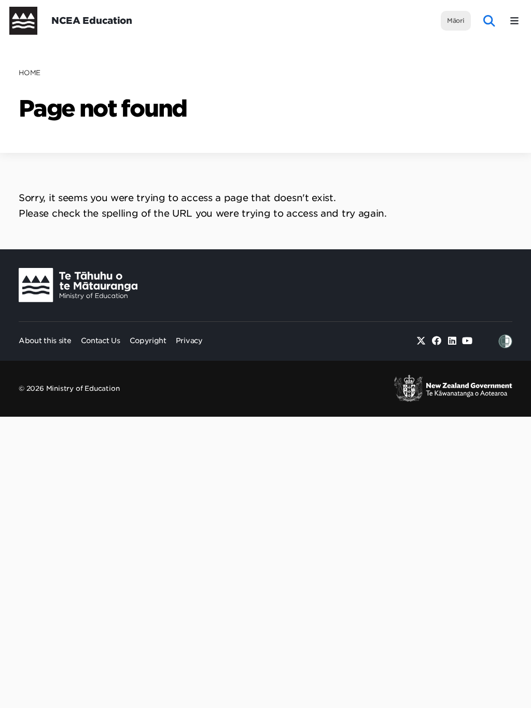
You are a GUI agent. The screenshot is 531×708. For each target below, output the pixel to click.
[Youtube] (467, 341)
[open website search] (489, 21)
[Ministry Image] (78, 285)
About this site (45, 340)
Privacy (189, 340)
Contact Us (100, 340)
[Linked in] (452, 341)
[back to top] (497, 311)
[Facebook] (437, 341)
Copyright (148, 340)
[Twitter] (421, 341)
